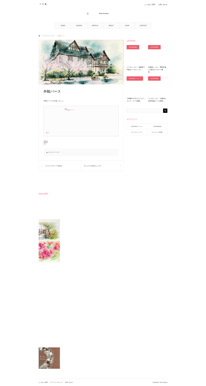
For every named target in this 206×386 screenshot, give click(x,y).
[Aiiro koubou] (103, 14)
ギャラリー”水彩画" (157, 132)
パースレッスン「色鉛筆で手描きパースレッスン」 (136, 68)
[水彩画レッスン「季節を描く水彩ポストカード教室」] (157, 54)
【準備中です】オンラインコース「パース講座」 (136, 100)
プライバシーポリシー (56, 382)
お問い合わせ (162, 4)
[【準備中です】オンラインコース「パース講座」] (136, 86)
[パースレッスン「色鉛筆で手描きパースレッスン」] (136, 54)
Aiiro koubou (163, 382)
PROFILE (95, 25)
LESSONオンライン (135, 78)
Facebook (40, 3)
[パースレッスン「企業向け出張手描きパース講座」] (157, 86)
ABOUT (111, 25)
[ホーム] (39, 35)
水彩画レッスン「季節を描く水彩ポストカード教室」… (157, 69)
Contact (45, 3)
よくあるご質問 (150, 4)
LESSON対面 (133, 47)
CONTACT (143, 25)
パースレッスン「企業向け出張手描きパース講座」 (157, 100)
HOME (63, 25)
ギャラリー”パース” (48, 36)
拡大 (47, 133)
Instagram (42, 3)
